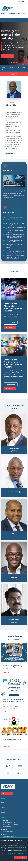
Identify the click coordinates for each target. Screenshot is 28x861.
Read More (9, 153)
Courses (3, 807)
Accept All (20, 857)
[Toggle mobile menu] (26, 20)
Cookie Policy (21, 853)
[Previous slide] (3, 44)
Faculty (3, 812)
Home (2, 802)
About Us (3, 805)
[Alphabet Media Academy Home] (14, 8)
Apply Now (8, 56)
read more (6, 672)
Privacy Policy (11, 853)
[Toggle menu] (26, 2)
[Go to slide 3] (16, 62)
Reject (7, 857)
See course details (10, 323)
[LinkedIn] (19, 1)
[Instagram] (21, 1)
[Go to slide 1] (11, 62)
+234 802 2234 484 (8, 831)
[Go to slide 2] (14, 62)
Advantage (4, 810)
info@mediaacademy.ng (9, 836)
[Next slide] (25, 44)
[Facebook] (23, 1)
